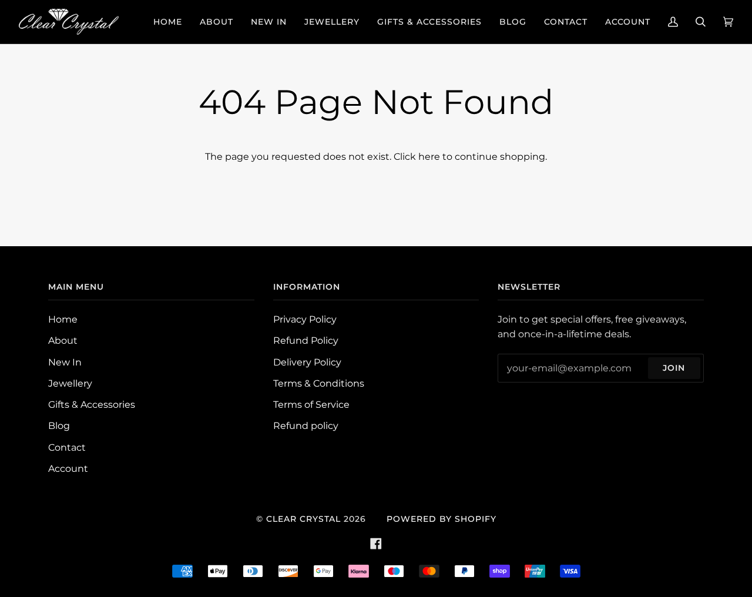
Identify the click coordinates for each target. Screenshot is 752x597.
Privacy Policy (305, 319)
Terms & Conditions (318, 383)
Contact (67, 447)
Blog (59, 425)
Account (68, 468)
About (63, 340)
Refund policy (305, 425)
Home (63, 319)
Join (674, 368)
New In (65, 362)
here (429, 156)
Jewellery (70, 383)
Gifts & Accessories (91, 404)
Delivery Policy (307, 362)
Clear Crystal (303, 519)
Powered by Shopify (441, 519)
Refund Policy (305, 340)
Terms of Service (311, 404)
